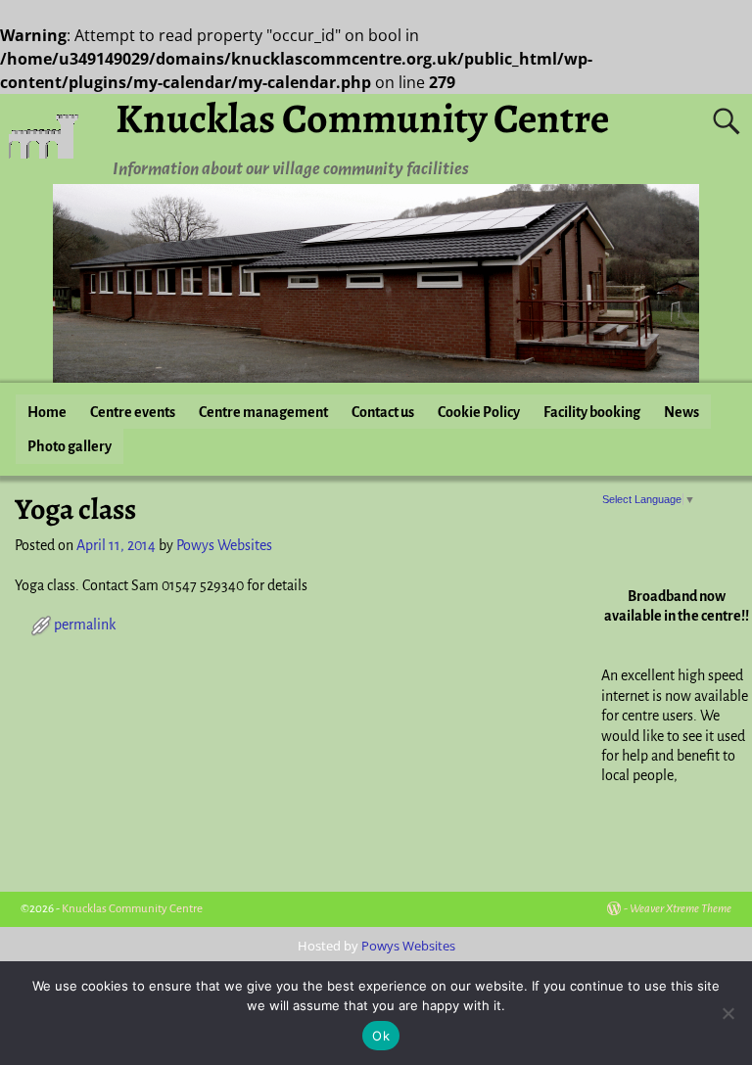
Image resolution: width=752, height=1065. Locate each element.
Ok (381, 1035)
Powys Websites (408, 945)
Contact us (383, 412)
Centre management (263, 412)
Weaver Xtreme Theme (680, 909)
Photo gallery (69, 446)
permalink (85, 624)
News (681, 412)
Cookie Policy (479, 412)
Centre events (132, 412)
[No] (727, 1013)
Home (47, 412)
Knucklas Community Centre (362, 118)
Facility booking (591, 412)
